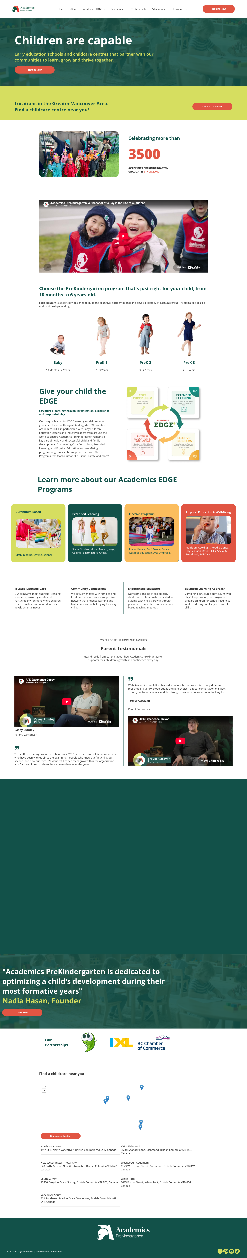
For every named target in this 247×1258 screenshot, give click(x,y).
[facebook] (220, 1251)
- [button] (45, 1090)
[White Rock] (140, 1127)
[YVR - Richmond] (105, 1102)
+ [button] (45, 1086)
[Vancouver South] (107, 1099)
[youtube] (231, 1251)
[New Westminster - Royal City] (128, 1098)
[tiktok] (237, 1251)
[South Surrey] (141, 1122)
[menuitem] (61, 9)
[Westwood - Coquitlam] (142, 1087)
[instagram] (225, 1251)
